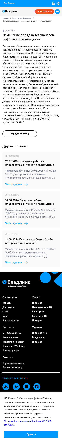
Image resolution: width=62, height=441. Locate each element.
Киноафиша (38, 312)
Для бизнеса (9, 3)
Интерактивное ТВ (42, 308)
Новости (6, 303)
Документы (8, 308)
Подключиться (45, 11)
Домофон (37, 321)
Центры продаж (10, 351)
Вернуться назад (19, 133)
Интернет (37, 303)
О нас (5, 312)
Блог (4, 316)
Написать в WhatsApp (14, 346)
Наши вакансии (10, 321)
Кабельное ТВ (39, 316)
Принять (31, 435)
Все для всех (39, 338)
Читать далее (13, 184)
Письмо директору (12, 368)
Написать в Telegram (13, 342)
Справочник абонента (13, 363)
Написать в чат (10, 338)
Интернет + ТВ (39, 333)
